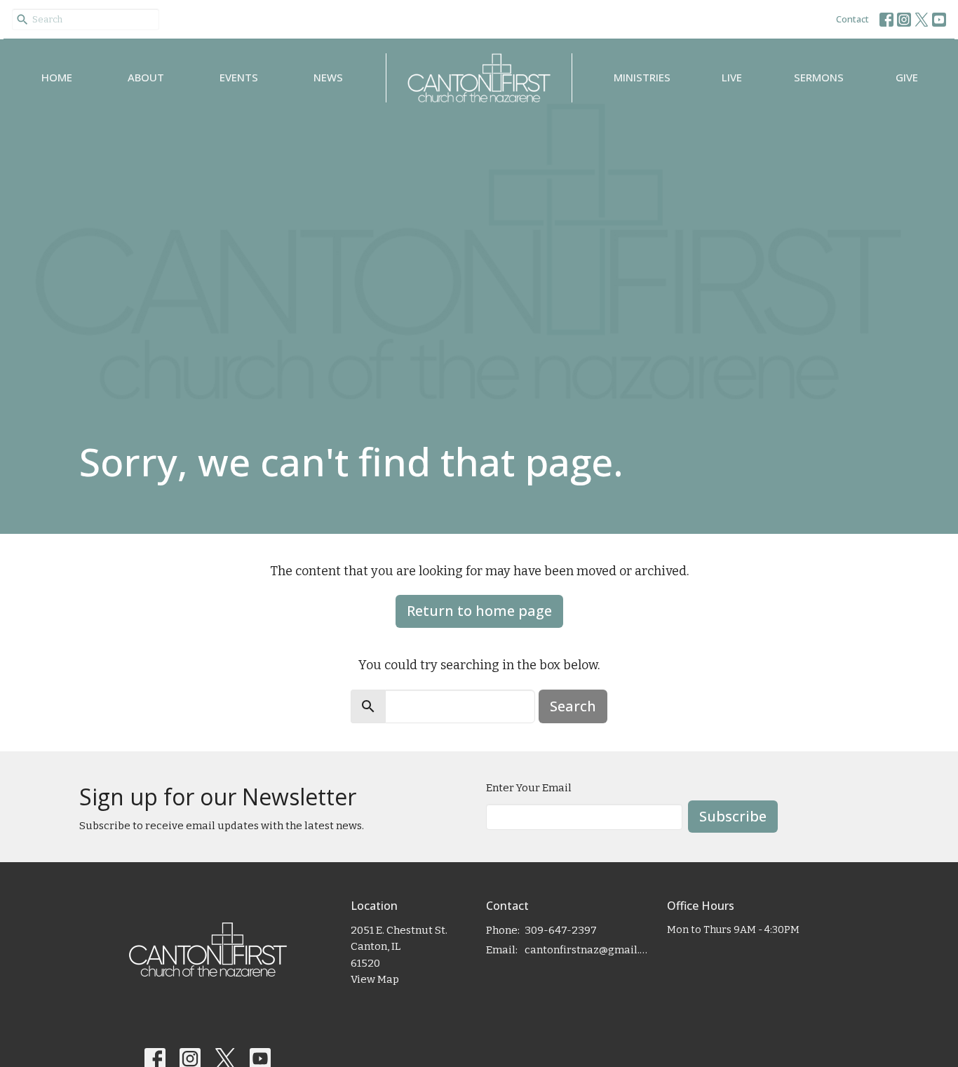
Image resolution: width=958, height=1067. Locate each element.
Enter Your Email (529, 787)
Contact (852, 19)
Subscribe (733, 816)
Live (732, 77)
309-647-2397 (561, 930)
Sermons (819, 77)
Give (907, 77)
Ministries (642, 77)
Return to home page (479, 610)
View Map (375, 979)
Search (573, 706)
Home (56, 77)
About (146, 77)
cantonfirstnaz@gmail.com (589, 950)
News (328, 77)
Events (239, 77)
